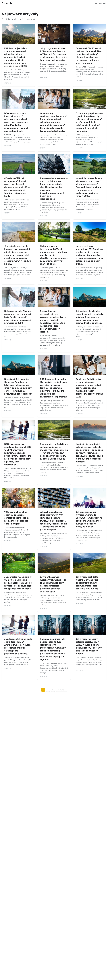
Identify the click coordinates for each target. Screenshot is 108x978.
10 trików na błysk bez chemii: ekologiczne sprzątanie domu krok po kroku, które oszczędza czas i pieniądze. (17, 518)
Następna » (61, 690)
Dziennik (7, 3)
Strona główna (100, 3)
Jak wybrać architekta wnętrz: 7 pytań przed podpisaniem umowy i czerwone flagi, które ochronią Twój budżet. (87, 583)
